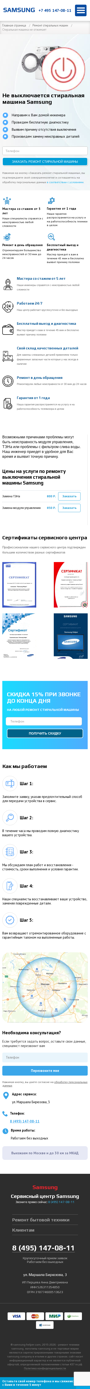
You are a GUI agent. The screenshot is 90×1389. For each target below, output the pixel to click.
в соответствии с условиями (65, 182)
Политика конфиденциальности (45, 1368)
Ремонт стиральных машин (50, 25)
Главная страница (14, 25)
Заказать (69, 496)
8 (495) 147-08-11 (24, 1121)
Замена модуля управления (21, 508)
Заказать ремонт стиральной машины (45, 161)
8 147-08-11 (61, 1202)
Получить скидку (45, 733)
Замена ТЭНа (11, 496)
